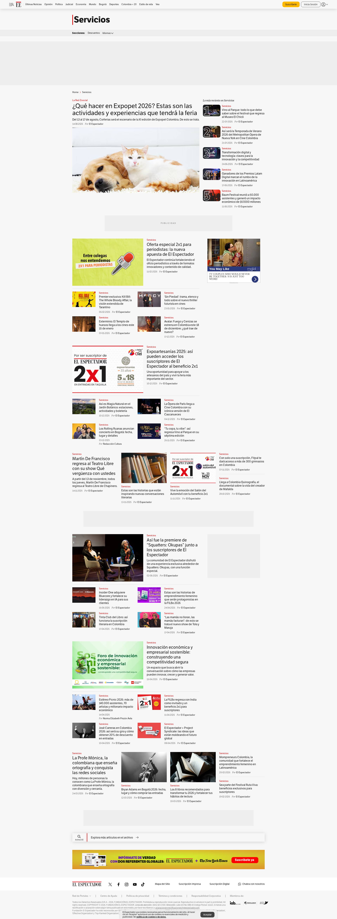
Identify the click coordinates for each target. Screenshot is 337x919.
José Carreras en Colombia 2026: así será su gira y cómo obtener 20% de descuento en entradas (116, 733)
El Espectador (170, 271)
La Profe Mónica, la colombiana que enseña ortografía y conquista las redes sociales (94, 765)
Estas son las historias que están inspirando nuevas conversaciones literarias (142, 494)
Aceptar (207, 914)
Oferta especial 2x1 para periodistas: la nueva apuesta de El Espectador (170, 249)
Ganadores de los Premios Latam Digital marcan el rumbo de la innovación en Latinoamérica (242, 177)
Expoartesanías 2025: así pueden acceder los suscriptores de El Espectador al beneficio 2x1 (172, 359)
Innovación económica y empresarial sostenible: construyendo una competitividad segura (170, 655)
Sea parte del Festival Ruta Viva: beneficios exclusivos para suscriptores (238, 788)
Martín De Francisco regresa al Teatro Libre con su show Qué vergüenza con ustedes (93, 466)
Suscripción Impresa (190, 884)
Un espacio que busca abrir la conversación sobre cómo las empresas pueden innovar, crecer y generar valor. (171, 671)
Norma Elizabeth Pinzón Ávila (117, 718)
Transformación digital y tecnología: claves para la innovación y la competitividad (240, 156)
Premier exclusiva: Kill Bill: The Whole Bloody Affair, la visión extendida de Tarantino (115, 302)
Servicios (226, 106)
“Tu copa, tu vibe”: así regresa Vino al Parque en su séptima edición (181, 432)
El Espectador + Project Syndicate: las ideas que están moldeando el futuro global (180, 733)
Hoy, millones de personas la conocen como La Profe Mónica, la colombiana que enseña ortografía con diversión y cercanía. (93, 784)
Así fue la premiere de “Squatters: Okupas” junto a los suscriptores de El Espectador (172, 547)
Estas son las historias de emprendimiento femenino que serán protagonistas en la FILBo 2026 (181, 598)
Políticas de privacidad (137, 896)
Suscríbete (291, 4)
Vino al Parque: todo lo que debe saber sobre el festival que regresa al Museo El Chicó (243, 113)
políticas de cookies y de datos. (151, 916)
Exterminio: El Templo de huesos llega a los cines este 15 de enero (116, 325)
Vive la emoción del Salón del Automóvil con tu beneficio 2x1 (189, 492)
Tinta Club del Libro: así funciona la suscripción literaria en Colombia (113, 621)
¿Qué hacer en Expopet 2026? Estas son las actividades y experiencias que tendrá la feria (134, 109)
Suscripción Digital (219, 884)
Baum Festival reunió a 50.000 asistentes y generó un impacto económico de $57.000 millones (241, 198)
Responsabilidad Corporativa (206, 896)
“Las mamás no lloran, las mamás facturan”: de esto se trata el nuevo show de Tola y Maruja (181, 623)
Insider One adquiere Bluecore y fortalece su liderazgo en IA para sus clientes (113, 598)
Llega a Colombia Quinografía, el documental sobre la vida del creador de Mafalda (242, 485)
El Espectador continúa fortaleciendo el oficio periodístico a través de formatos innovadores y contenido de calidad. (171, 263)
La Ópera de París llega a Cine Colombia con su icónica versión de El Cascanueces (179, 409)
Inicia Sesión (311, 4)
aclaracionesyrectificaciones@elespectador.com (177, 908)
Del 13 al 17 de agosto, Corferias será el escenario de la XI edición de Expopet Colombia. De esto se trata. (135, 119)
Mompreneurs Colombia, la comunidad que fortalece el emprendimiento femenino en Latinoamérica (237, 763)
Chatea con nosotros (253, 884)
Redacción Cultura (112, 444)
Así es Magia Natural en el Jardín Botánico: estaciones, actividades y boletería (116, 407)
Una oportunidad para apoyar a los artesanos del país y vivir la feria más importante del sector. (169, 375)
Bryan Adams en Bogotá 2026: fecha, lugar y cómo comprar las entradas (143, 791)
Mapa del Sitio (162, 884)
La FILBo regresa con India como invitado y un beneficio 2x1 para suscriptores (180, 705)
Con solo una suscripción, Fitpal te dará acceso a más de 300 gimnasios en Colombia (241, 461)
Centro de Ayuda (108, 896)
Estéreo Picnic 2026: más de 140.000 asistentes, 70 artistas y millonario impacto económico (116, 705)
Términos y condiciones (170, 896)
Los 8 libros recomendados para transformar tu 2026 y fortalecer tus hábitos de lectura (191, 793)
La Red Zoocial (80, 100)
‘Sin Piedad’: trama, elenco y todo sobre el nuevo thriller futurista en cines (181, 300)
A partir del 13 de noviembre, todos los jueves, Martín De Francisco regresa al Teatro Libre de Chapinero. (94, 482)
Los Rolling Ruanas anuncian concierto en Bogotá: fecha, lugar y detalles (116, 432)
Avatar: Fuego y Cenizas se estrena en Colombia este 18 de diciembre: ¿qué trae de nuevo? (181, 327)
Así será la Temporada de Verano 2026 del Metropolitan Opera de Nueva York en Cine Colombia (242, 134)
